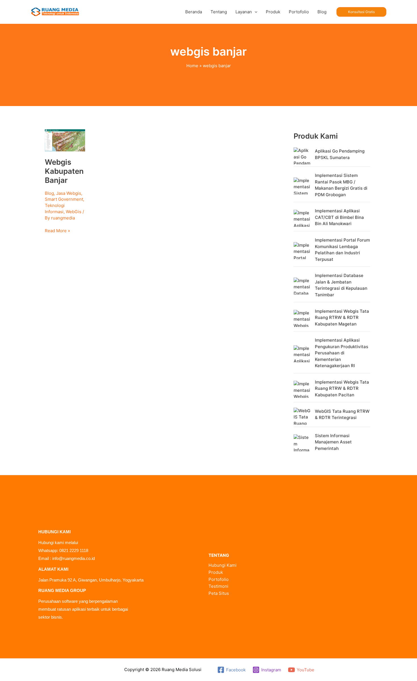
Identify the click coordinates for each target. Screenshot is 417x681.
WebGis (73, 211)
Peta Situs (218, 593)
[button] (254, 12)
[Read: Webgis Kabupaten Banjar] (65, 140)
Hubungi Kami (222, 565)
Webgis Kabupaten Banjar (64, 171)
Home (192, 65)
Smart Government (64, 199)
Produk (215, 572)
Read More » (57, 230)
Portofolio (218, 579)
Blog (49, 193)
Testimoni (218, 586)
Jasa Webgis (68, 193)
